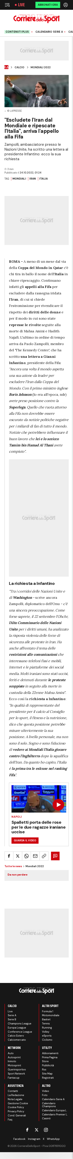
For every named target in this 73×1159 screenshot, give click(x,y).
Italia (43, 178)
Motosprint (14, 1065)
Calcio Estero (16, 1035)
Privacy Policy (16, 1111)
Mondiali (19, 178)
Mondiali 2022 (41, 67)
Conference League (20, 1031)
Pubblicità (48, 1065)
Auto (11, 1053)
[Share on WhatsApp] (26, 856)
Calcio (19, 67)
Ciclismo (47, 1039)
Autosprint (14, 1057)
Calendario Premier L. (55, 1114)
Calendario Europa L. (54, 1110)
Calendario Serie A (49, 31)
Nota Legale (15, 1099)
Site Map (47, 1073)
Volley (45, 1031)
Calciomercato (17, 1039)
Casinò (46, 1118)
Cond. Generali (17, 1115)
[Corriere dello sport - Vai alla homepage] (36, 18)
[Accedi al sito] (66, 5)
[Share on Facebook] (9, 856)
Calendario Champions (49, 1105)
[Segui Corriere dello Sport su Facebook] (27, 1130)
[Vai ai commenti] (55, 856)
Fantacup (13, 1077)
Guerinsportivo (17, 1069)
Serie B (12, 1019)
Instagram (34, 1139)
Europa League (17, 1027)
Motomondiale (50, 1015)
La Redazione (16, 1095)
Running (47, 1027)
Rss (44, 1069)
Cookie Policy (16, 1107)
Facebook (19, 1139)
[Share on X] (17, 856)
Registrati (48, 1077)
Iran (32, 178)
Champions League (19, 1023)
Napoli (16, 817)
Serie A (12, 1015)
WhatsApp (53, 1139)
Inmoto (12, 1061)
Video (45, 1091)
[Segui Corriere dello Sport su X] (36, 1130)
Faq (10, 1119)
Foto (44, 1095)
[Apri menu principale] (7, 5)
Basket (46, 1019)
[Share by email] (35, 856)
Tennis (46, 1023)
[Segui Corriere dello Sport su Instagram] (46, 1130)
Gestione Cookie (18, 1103)
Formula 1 (47, 1011)
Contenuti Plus (17, 31)
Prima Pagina (49, 1057)
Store (45, 1061)
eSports (47, 1035)
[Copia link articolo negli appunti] (44, 856)
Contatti (13, 1091)
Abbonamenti (50, 1053)
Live (21, 5)
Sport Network (16, 1073)
